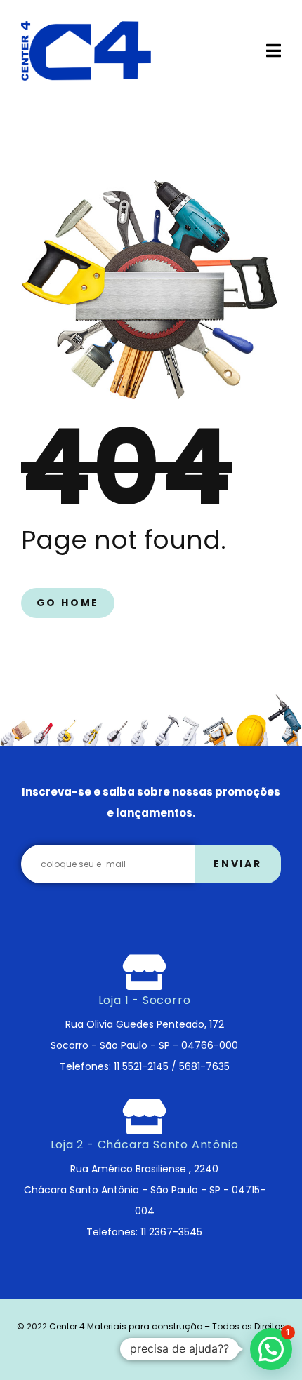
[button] (271, 1349)
